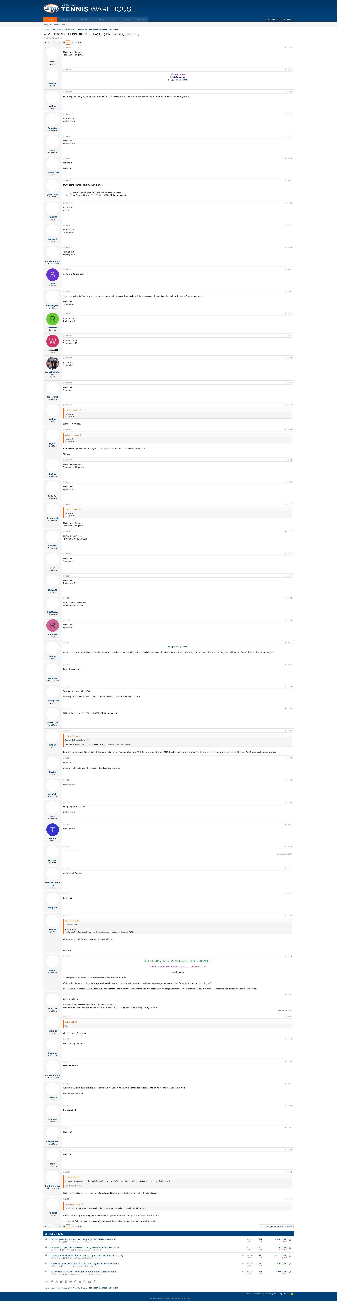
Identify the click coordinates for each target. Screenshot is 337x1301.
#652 (290, 70)
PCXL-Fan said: (70, 921)
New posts (47, 24)
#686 (290, 846)
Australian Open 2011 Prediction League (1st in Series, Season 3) (85, 1247)
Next (78, 42)
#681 (290, 731)
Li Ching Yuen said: (72, 736)
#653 (290, 92)
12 (60, 42)
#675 (290, 598)
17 (100, 1250)
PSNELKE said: (70, 1177)
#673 (290, 554)
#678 (290, 664)
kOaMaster (283, 1249)
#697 (290, 1127)
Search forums (59, 24)
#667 (290, 405)
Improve (141, 19)
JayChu (284, 1258)
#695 (290, 1083)
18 (102, 1266)
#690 (290, 956)
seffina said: (69, 1022)
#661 (290, 269)
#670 (290, 482)
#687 (290, 868)
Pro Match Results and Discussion (80, 1242)
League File (174, 79)
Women (127, 19)
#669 (290, 460)
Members (83, 19)
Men (115, 19)
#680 (290, 709)
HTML (184, 79)
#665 (290, 358)
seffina (48, 38)
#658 (290, 203)
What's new (66, 19)
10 (100, 1274)
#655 (290, 136)
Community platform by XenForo (168, 1299)
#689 (290, 916)
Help (280, 1294)
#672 (290, 531)
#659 (290, 225)
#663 (290, 314)
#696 (290, 1105)
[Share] (286, 47)
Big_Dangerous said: (73, 1204)
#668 (290, 430)
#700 (290, 1199)
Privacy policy (271, 1294)
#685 (290, 824)
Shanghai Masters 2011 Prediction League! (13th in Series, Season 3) (87, 1255)
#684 (290, 802)
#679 (290, 686)
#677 (290, 642)
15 (72, 42)
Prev (48, 42)
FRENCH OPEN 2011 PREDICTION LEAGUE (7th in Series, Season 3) (85, 1263)
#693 (290, 1039)
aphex (285, 1266)
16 (97, 1250)
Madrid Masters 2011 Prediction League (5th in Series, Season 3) (84, 1271)
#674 (290, 576)
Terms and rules (258, 1294)
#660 (290, 247)
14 (68, 42)
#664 (290, 336)
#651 (290, 48)
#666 (290, 383)
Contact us (246, 1294)
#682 (290, 758)
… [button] (56, 42)
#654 (290, 114)
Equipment (101, 19)
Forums (50, 19)
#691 (290, 995)
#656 (290, 158)
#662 (290, 291)
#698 (290, 1150)
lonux (285, 1241)
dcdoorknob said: (72, 410)
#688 (290, 893)
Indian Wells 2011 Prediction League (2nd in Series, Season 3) (83, 1239)
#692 (290, 1017)
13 (64, 42)
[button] (73, 19)
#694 (290, 1061)
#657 (290, 180)
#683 (290, 780)
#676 (290, 620)
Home (286, 1294)
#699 (290, 1172)
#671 (290, 504)
